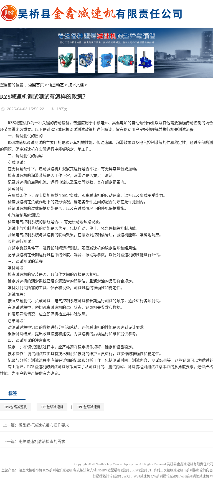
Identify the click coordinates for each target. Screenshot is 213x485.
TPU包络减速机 (88, 407)
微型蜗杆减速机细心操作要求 (44, 425)
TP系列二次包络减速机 (166, 470)
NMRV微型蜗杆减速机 (114, 470)
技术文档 (76, 85)
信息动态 (56, 85)
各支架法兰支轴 (85, 470)
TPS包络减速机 (52, 407)
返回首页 (36, 85)
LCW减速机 (140, 470)
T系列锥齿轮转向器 (198, 470)
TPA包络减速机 (15, 407)
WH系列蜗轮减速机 (194, 476)
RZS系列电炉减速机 (57, 470)
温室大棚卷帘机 (30, 470)
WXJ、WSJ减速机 (136, 476)
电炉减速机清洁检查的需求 (42, 442)
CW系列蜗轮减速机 (165, 476)
